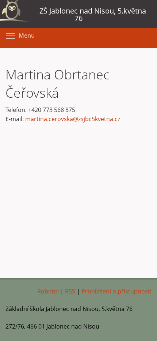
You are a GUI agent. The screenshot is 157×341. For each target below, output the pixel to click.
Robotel (48, 291)
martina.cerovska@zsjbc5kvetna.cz (72, 119)
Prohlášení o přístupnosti (116, 291)
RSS (70, 291)
